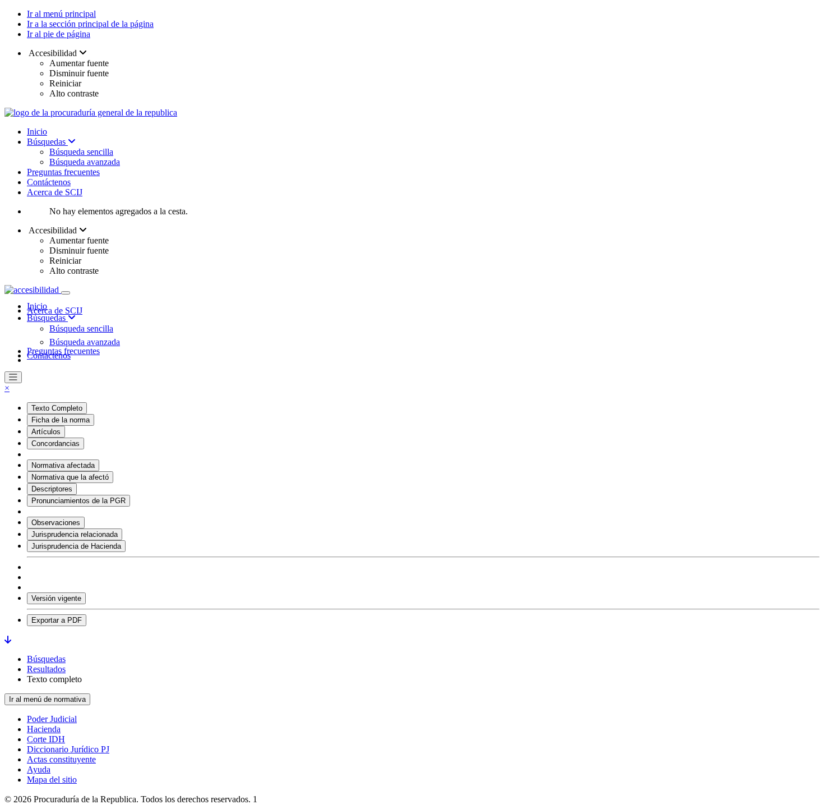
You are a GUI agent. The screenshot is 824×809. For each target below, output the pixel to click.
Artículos (46, 432)
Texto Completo (56, 408)
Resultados (46, 669)
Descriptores (51, 489)
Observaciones (55, 522)
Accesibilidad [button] (53, 53)
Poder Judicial (52, 719)
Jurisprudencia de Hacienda (76, 546)
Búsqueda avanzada (84, 162)
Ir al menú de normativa (47, 699)
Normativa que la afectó (70, 477)
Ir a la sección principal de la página (90, 24)
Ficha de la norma (60, 420)
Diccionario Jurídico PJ (68, 749)
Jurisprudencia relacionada (74, 534)
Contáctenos (49, 182)
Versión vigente (56, 598)
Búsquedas (47, 141)
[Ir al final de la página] (7, 640)
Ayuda (38, 769)
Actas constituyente (61, 759)
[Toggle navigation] (65, 293)
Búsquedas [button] (47, 318)
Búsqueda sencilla (81, 152)
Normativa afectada (63, 465)
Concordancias (55, 443)
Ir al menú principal (61, 14)
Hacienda (44, 729)
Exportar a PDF (56, 620)
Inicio (37, 131)
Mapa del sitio (52, 779)
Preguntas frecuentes (63, 172)
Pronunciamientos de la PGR (78, 501)
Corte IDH (46, 739)
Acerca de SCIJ (54, 192)
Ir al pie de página (58, 34)
